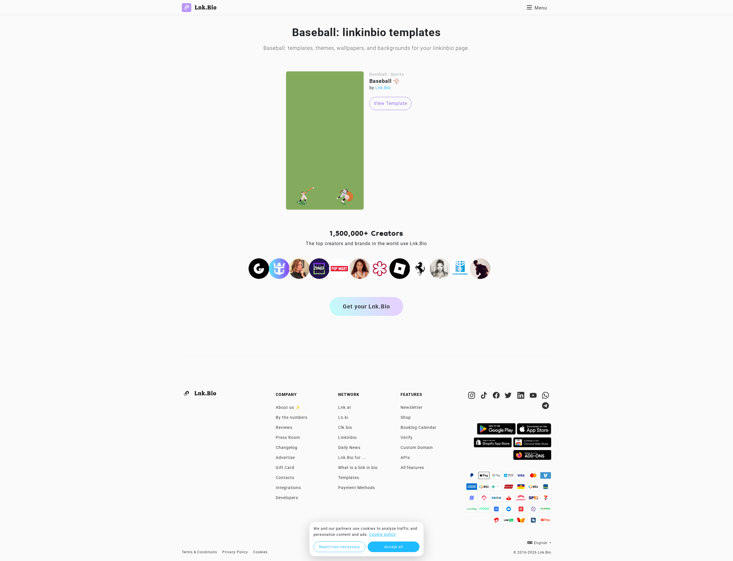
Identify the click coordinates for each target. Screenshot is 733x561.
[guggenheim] (259, 268)
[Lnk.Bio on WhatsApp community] (545, 396)
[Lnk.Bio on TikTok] (484, 396)
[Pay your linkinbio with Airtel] (497, 521)
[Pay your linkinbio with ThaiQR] (534, 521)
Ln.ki (343, 417)
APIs (405, 457)
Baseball (378, 74)
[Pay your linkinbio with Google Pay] (497, 477)
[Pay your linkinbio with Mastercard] (534, 477)
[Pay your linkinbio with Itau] (545, 488)
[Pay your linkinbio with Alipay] (509, 477)
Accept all (393, 547)
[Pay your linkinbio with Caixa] (497, 499)
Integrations (288, 487)
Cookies (260, 552)
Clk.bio (345, 427)
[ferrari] (420, 268)
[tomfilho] (480, 268)
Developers (287, 497)
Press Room (288, 437)
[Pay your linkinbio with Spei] (534, 499)
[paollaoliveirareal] (359, 268)
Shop (406, 417)
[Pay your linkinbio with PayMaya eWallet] (484, 510)
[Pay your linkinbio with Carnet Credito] (521, 499)
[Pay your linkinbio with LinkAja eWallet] (521, 510)
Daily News (349, 447)
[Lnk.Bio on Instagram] (472, 396)
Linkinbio (347, 437)
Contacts (285, 477)
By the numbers (292, 417)
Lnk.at (344, 407)
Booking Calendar (419, 427)
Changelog (286, 447)
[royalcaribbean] (279, 268)
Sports (397, 74)
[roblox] (399, 268)
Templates (348, 477)
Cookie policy (382, 534)
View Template (390, 103)
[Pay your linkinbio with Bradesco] (484, 499)
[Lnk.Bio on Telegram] (545, 406)
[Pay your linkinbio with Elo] (484, 488)
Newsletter (412, 407)
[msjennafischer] (299, 268)
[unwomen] (460, 268)
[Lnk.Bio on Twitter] (509, 396)
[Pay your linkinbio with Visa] (521, 477)
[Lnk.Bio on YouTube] (534, 396)
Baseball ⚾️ (384, 81)
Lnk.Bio (383, 87)
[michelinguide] (379, 268)
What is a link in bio (358, 467)
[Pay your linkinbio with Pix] (497, 488)
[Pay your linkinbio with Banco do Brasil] (472, 499)
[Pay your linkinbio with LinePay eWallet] (509, 521)
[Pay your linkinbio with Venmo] (545, 477)
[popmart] (339, 268)
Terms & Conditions (199, 552)
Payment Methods (356, 487)
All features (412, 467)
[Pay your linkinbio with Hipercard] (509, 488)
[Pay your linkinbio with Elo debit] (534, 488)
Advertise (285, 457)
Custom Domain (417, 447)
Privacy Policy (235, 552)
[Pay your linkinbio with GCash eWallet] (497, 510)
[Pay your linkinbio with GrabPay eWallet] (472, 510)
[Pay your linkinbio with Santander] (509, 499)
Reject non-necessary (339, 547)
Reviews (284, 427)
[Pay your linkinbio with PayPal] (472, 477)
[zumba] (319, 268)
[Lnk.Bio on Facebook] (497, 396)
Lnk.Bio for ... (352, 457)
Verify (407, 437)
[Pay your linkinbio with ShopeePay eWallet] (545, 521)
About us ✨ (288, 407)
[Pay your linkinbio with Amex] (472, 488)
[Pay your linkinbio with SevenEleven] (545, 499)
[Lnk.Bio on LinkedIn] (521, 396)
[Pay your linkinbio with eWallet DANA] (509, 510)
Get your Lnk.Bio (366, 306)
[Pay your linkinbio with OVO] (534, 510)
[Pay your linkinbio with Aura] (521, 488)
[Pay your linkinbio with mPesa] (545, 510)
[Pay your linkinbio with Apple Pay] (484, 477)
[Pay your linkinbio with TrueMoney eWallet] (521, 521)
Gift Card (285, 467)
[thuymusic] (440, 268)
